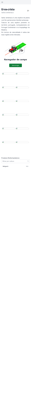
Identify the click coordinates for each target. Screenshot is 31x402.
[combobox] (15, 161)
